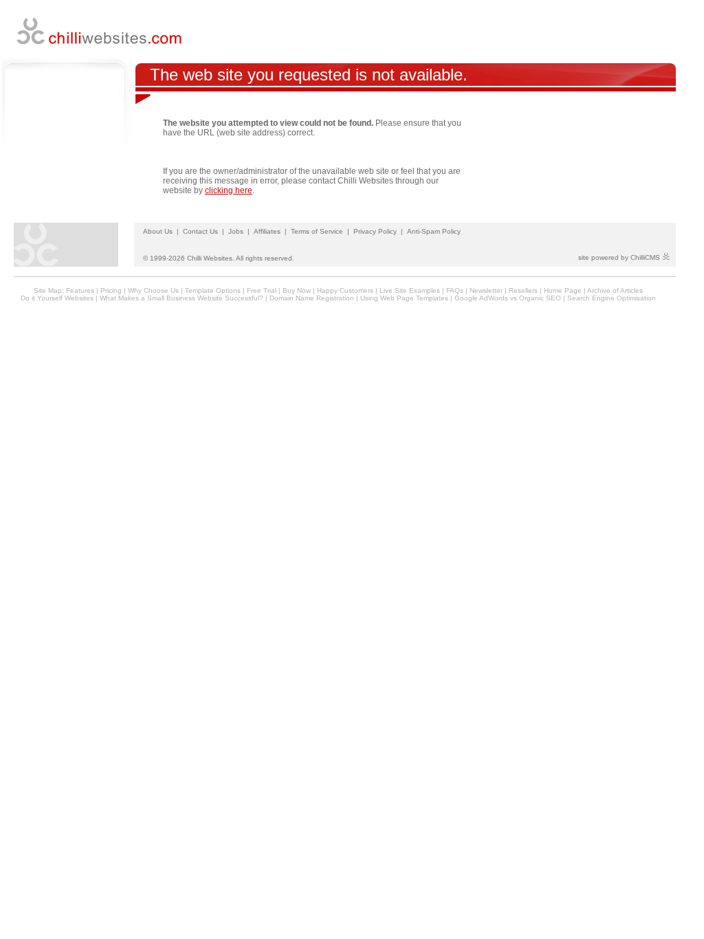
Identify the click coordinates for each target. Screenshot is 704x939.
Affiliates (267, 231)
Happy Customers (345, 290)
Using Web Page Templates (404, 298)
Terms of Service (317, 231)
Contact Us (200, 231)
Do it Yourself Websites (57, 298)
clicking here (228, 190)
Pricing (111, 290)
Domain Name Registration (312, 298)
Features (80, 290)
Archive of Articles (615, 290)
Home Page (563, 290)
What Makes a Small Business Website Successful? (181, 298)
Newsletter (486, 290)
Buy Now (297, 290)
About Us (158, 231)
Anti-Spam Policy (434, 231)
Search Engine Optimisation (611, 298)
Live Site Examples (410, 290)
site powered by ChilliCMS (620, 257)
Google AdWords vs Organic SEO (507, 298)
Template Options (213, 290)
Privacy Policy (375, 231)
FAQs (454, 290)
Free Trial (261, 290)
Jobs (235, 231)
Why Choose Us (153, 290)
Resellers (523, 290)
